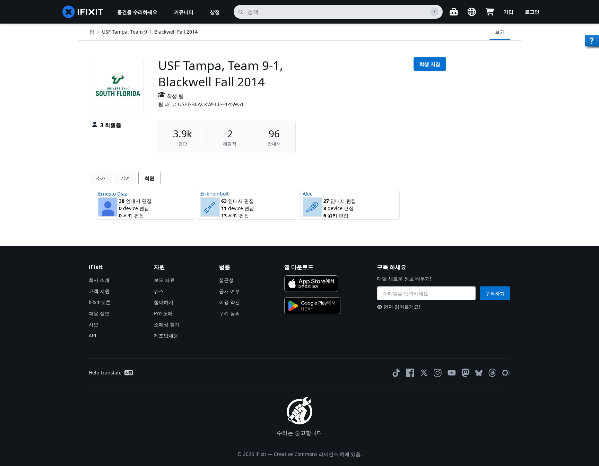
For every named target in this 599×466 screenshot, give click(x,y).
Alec (307, 193)
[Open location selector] (472, 12)
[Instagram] (438, 373)
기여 (125, 178)
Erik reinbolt (214, 193)
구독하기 (495, 293)
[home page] (82, 12)
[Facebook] (410, 373)
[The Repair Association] (506, 373)
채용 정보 (99, 313)
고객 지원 (99, 291)
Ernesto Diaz (112, 193)
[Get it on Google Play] (312, 305)
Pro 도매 (163, 313)
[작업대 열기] (454, 12)
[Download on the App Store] (311, 283)
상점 (215, 12)
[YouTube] (452, 373)
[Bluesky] (479, 373)
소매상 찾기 (167, 324)
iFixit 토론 (100, 302)
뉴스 (159, 291)
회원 (149, 178)
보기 (500, 31)
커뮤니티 (183, 12)
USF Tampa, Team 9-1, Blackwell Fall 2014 (150, 31)
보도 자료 (164, 280)
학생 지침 (429, 64)
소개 (101, 178)
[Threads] (492, 373)
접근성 (226, 280)
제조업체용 (166, 335)
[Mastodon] (465, 373)
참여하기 (163, 302)
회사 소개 (99, 280)
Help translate (105, 372)
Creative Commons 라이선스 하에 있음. (318, 454)
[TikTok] (396, 373)
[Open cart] (490, 12)
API (92, 335)
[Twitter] (424, 373)
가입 (508, 11)
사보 (93, 324)
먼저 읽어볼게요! (401, 306)
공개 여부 (229, 291)
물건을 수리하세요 (137, 12)
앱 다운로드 (298, 267)
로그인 (532, 11)
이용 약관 (229, 302)
